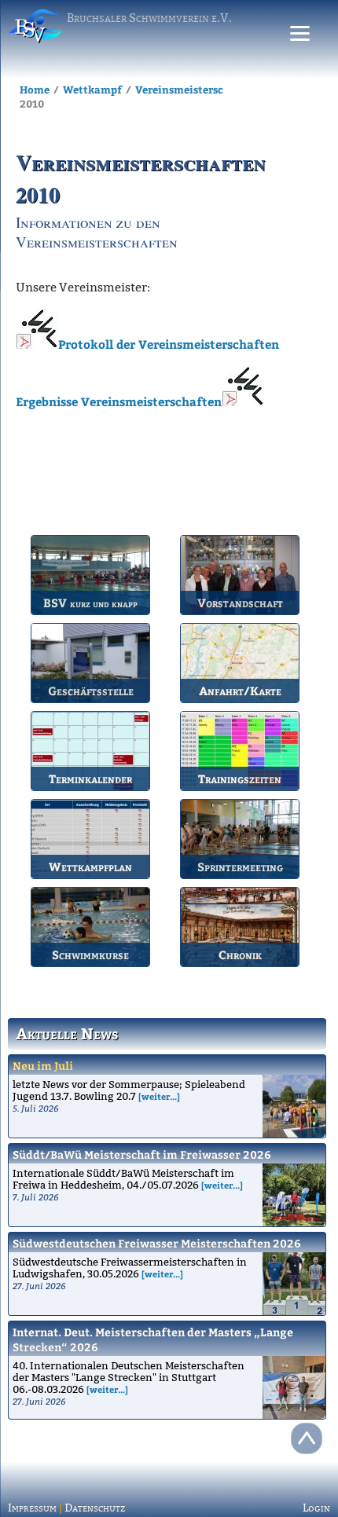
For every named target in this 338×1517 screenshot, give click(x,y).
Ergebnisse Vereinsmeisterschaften (119, 401)
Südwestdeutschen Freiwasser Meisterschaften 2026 (157, 1243)
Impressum (32, 1508)
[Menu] (299, 33)
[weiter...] (159, 1096)
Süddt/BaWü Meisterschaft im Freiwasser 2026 (142, 1154)
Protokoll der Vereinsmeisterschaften (168, 344)
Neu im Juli (43, 1065)
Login (316, 1508)
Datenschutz (94, 1508)
